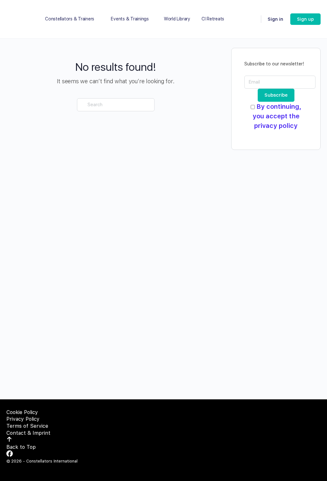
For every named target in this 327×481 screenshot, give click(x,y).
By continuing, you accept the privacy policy (277, 116)
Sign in (275, 19)
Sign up (305, 19)
